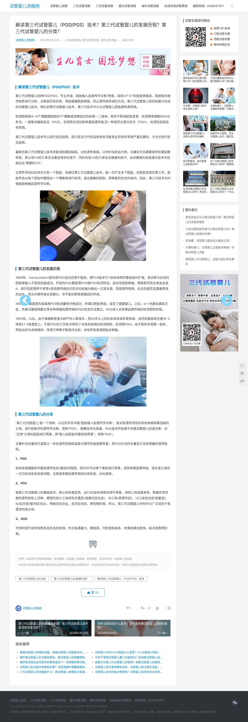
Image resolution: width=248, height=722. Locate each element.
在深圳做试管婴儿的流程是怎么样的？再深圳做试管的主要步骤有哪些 (194, 190)
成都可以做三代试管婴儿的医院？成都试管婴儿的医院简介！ (129, 662)
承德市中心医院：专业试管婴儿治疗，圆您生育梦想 (221, 135)
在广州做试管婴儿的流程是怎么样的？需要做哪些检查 (221, 163)
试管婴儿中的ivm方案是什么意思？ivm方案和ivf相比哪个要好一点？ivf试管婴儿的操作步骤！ (129, 652)
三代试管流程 (104, 6)
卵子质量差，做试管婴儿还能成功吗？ (194, 163)
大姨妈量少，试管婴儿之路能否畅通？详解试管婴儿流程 (221, 107)
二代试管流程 (81, 6)
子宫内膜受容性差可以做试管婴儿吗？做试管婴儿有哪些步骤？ (221, 80)
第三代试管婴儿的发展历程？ (71, 578)
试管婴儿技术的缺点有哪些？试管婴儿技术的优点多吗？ (129, 671)
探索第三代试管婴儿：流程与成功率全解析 (194, 135)
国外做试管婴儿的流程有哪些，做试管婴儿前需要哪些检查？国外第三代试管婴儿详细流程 (53, 657)
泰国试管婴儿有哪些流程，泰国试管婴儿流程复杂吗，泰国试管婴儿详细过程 (53, 652)
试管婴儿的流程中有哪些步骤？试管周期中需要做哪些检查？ (53, 667)
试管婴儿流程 (58, 6)
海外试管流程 (150, 6)
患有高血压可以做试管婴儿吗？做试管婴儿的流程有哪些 (194, 80)
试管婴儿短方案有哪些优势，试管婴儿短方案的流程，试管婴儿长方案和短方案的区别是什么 (129, 667)
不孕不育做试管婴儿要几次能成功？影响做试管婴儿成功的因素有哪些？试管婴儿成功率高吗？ (129, 657)
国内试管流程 (127, 6)
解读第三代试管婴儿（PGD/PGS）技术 (49, 87)
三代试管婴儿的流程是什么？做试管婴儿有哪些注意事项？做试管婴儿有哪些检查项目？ (53, 671)
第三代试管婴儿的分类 (35, 414)
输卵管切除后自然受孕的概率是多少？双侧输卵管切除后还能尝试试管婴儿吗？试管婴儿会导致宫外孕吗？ (53, 662)
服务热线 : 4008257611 (208, 6)
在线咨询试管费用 (176, 6)
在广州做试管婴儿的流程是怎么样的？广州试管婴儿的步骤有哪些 (221, 190)
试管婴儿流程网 (25, 6)
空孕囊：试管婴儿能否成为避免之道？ (194, 107)
